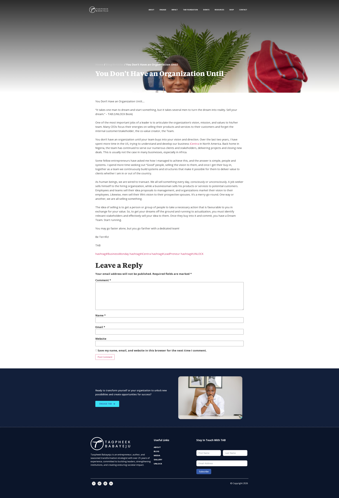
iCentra (194, 143)
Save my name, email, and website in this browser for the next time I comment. (152, 350)
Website (100, 338)
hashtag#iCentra (140, 254)
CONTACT (243, 10)
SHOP (231, 10)
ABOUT (151, 10)
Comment (103, 280)
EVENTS (206, 10)
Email (100, 327)
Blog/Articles (115, 64)
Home (99, 64)
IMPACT (174, 10)
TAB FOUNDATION (190, 10)
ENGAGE (163, 10)
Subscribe (204, 471)
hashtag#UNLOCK (192, 254)
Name (100, 315)
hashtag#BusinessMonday (112, 254)
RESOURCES (219, 10)
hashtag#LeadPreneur (165, 254)
